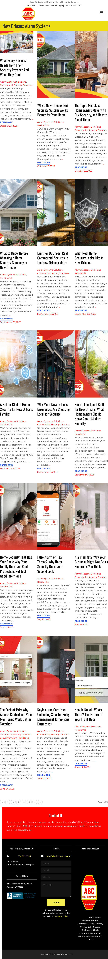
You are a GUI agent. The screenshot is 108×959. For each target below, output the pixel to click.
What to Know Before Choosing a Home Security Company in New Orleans (14, 260)
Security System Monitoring (14, 738)
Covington (84, 933)
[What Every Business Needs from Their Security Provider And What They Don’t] (16, 42)
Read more (6, 122)
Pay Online (31, 5)
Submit (56, 902)
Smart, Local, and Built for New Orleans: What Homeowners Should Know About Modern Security (89, 414)
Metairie (86, 921)
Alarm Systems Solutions (13, 82)
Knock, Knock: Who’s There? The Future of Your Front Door (88, 714)
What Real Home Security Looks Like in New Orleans (89, 257)
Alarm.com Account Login (50, 5)
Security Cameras (23, 85)
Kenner (94, 921)
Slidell (95, 930)
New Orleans (95, 917)
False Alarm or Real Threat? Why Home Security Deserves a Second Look (50, 564)
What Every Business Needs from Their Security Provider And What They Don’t (14, 67)
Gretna (83, 927)
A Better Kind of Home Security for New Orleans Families (16, 409)
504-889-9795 (23, 826)
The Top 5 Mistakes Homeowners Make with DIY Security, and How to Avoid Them (91, 112)
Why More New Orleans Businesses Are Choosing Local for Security (53, 409)
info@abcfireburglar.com (58, 856)
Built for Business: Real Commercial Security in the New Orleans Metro (52, 257)
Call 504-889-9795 (73, 5)
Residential (43, 125)
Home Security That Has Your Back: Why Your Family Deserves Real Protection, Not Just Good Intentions (16, 566)
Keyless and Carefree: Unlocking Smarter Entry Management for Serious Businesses (53, 717)
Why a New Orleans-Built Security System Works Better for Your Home (53, 110)
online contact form (21, 830)
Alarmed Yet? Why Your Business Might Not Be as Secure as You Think (91, 561)
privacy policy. (62, 916)
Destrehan (83, 924)
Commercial (6, 85)
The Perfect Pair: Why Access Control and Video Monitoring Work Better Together (16, 717)
